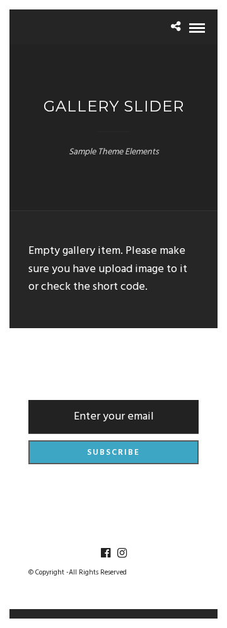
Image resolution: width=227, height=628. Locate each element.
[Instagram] (122, 553)
